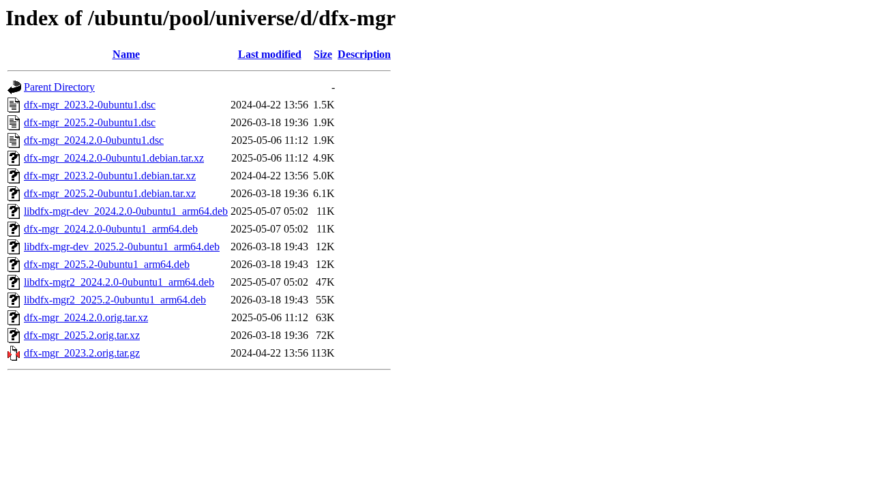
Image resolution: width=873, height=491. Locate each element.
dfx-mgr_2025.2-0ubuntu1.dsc (90, 122)
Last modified (269, 54)
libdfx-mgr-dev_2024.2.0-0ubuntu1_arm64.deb (126, 211)
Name (126, 54)
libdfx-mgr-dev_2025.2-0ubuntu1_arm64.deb (122, 246)
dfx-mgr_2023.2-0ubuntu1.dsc (90, 104)
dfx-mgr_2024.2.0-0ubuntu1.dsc (94, 140)
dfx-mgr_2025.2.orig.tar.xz (82, 335)
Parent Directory (59, 87)
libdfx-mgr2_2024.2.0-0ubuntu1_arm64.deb (119, 282)
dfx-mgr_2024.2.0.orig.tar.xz (86, 317)
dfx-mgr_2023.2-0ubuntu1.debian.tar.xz (110, 175)
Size (323, 54)
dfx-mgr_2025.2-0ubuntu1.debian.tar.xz (110, 193)
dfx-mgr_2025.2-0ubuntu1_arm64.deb (107, 264)
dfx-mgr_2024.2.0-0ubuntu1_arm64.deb (111, 229)
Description (364, 54)
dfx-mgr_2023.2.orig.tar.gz (82, 353)
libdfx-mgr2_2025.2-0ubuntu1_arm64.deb (115, 300)
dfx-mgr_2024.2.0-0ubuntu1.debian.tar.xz (114, 158)
